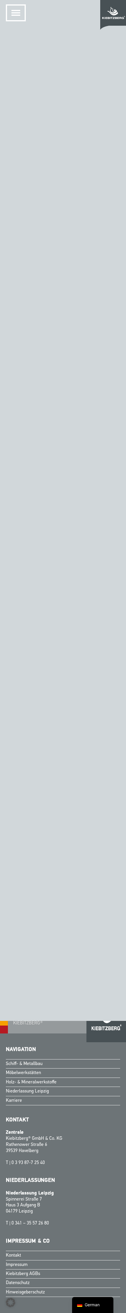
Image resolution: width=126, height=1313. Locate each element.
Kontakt (13, 1255)
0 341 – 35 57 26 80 (30, 1223)
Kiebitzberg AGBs (23, 1274)
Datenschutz (18, 1283)
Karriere (14, 1100)
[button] (10, 1302)
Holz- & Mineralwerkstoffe (31, 1082)
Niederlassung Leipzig (27, 1091)
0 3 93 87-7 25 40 (28, 1163)
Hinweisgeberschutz (25, 1292)
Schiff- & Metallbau (24, 1063)
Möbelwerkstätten (23, 1073)
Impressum (17, 1264)
